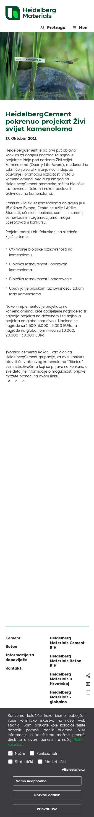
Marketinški (55, 761)
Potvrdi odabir (47, 795)
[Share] (88, 675)
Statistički (24, 761)
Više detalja (71, 770)
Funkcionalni (48, 753)
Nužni (20, 753)
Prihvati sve (47, 809)
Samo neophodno (31, 781)
